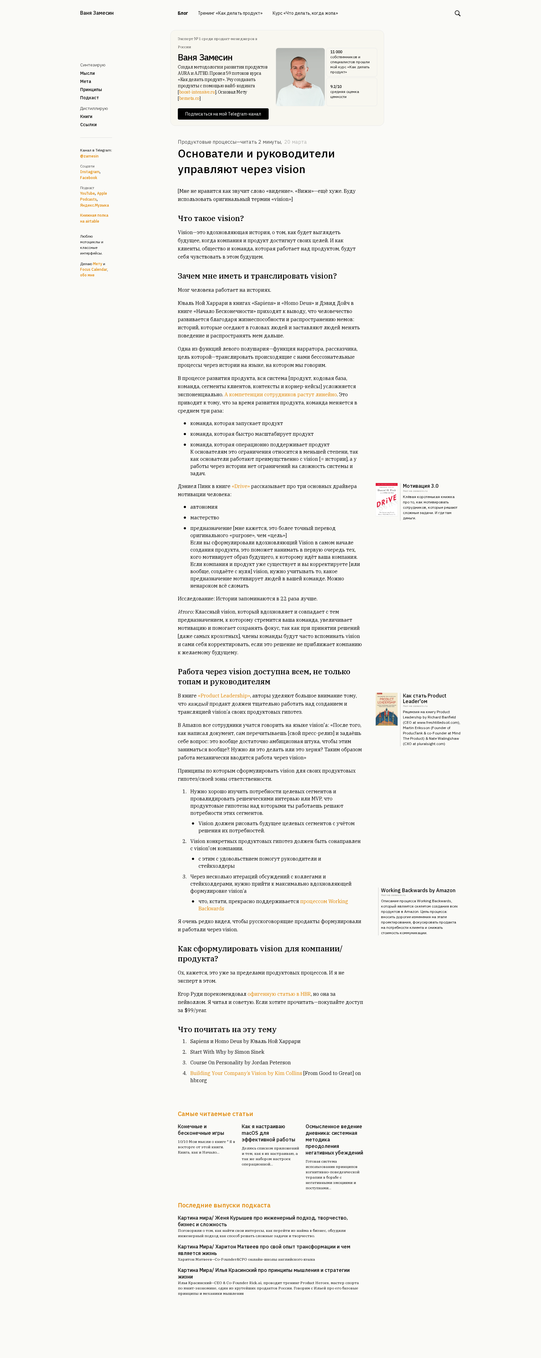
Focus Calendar (93, 269)
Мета (85, 81)
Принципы (91, 89)
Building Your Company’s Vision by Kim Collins (246, 1073)
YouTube (87, 193)
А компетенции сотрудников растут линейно (280, 394)
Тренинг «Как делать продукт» (230, 13)
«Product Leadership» (224, 695)
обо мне (87, 275)
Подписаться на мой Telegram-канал (223, 114)
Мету (97, 263)
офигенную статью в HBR (279, 994)
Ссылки (88, 124)
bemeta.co (189, 98)
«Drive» (241, 486)
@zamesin (89, 156)
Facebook (88, 177)
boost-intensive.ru (197, 92)
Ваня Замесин (97, 13)
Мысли (87, 73)
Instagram (90, 171)
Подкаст (89, 97)
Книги (86, 116)
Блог (183, 13)
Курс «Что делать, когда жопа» (305, 13)
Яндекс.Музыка (94, 205)
